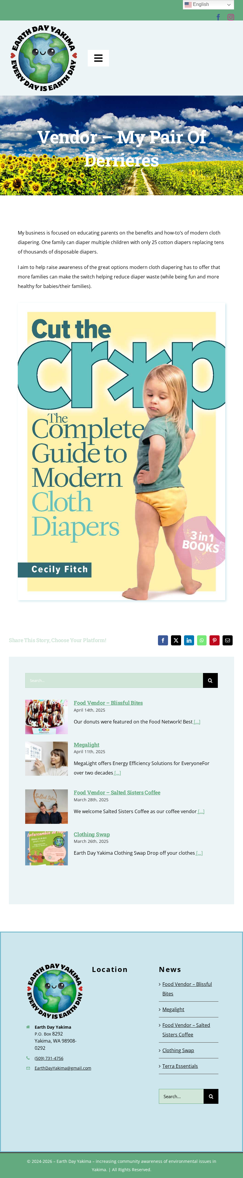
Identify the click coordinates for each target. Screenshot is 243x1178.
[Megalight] (46, 759)
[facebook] (218, 17)
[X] (176, 640)
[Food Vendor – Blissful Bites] (46, 717)
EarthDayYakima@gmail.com (63, 1068)
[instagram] (231, 17)
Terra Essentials (180, 1066)
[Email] (227, 640)
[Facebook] (163, 640)
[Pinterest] (214, 640)
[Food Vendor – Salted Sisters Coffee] (46, 806)
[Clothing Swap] (46, 848)
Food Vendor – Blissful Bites (108, 702)
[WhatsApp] (202, 640)
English (200, 4)
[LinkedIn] (189, 640)
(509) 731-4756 (49, 1058)
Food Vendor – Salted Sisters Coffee (117, 792)
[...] (196, 721)
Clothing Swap (92, 834)
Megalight (86, 744)
